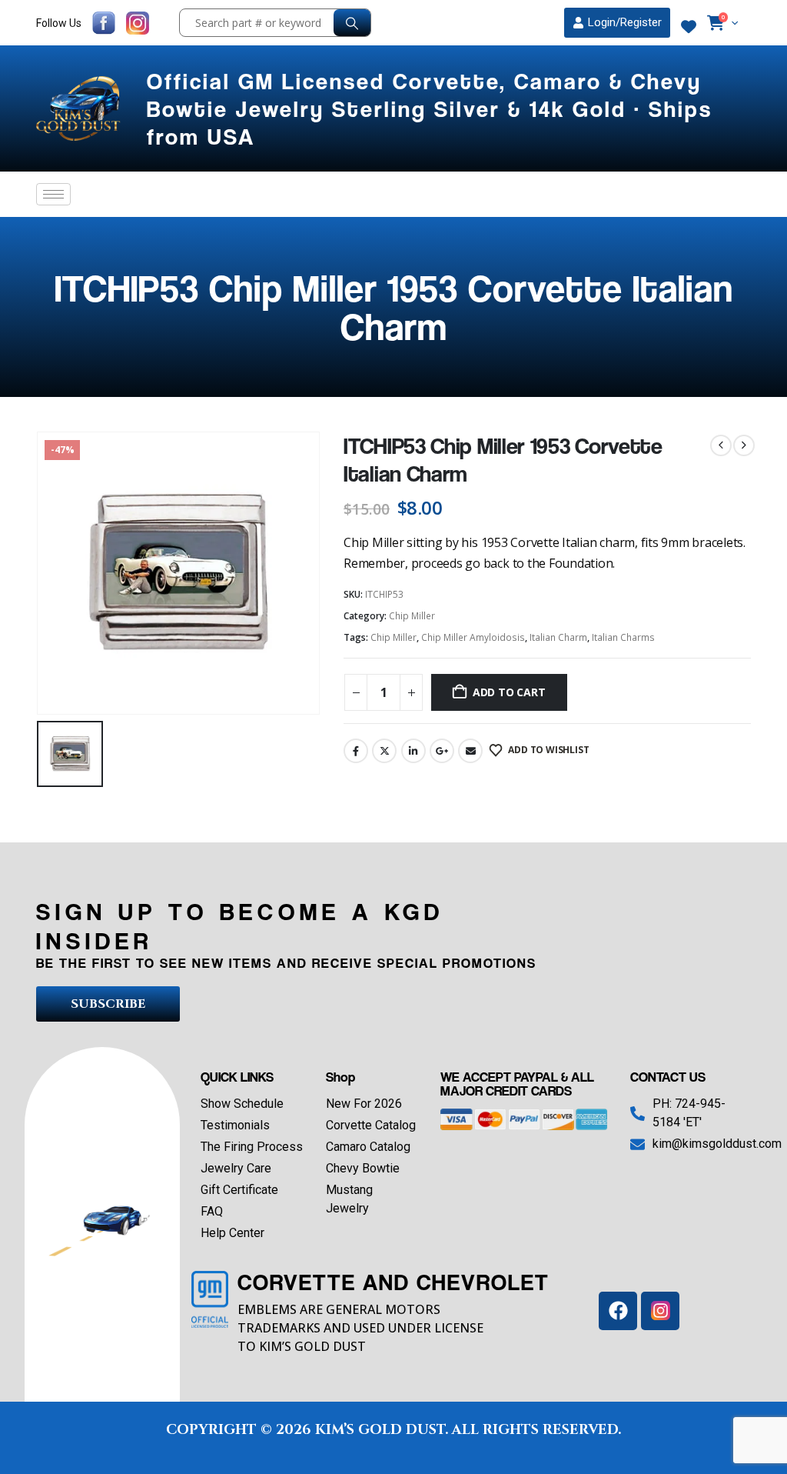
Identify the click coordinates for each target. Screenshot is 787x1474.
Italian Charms (623, 637)
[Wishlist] (688, 27)
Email (470, 751)
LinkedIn (413, 751)
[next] (744, 445)
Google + (442, 751)
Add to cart (509, 692)
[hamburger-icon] (53, 194)
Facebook (356, 751)
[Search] (352, 22)
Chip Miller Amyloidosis (473, 637)
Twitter (384, 751)
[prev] (721, 445)
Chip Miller (412, 615)
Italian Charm (558, 637)
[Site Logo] (80, 108)
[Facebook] (618, 1311)
